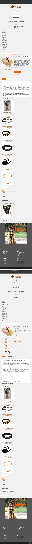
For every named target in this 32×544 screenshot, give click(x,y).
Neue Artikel (18, 248)
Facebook (5, 260)
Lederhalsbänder (4, 32)
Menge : (15, 338)
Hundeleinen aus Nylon (4, 44)
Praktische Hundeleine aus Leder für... (7, 126)
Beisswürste (3, 50)
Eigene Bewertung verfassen (17, 327)
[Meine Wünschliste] (14, 2)
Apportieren (3, 48)
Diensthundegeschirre (4, 40)
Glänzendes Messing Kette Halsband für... (7, 182)
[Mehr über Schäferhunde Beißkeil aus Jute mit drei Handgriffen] (4, 191)
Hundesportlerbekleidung (4, 46)
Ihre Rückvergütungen (5, 249)
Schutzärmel (3, 49)
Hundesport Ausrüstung (4, 317)
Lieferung (18, 251)
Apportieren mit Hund (14, 93)
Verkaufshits (18, 249)
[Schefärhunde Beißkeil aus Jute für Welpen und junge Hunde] (5, 69)
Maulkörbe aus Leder (4, 41)
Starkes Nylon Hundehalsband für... (7, 154)
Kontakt (18, 250)
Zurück (3, 69)
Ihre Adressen (4, 250)
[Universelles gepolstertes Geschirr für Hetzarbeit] (7, 105)
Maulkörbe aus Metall (4, 42)
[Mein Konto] (12, 2)
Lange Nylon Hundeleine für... (7, 168)
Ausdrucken (27, 344)
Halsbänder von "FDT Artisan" (5, 34)
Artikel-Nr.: (15, 328)
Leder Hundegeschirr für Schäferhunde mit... (6, 215)
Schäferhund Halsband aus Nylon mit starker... (8, 140)
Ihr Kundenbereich (5, 245)
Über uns (18, 254)
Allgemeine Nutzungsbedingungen (20, 252)
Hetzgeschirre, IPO (4, 38)
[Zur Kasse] (18, 2)
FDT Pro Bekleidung (4, 47)
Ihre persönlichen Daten (5, 251)
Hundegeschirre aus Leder (4, 37)
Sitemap (18, 255)
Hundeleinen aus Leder (4, 43)
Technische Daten (9, 78)
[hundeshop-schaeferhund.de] (16, 6)
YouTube (5, 263)
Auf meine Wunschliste (16, 74)
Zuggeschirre (3, 39)
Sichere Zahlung (19, 253)
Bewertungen (15, 78)
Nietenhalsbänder (4, 35)
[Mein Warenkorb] (16, 2)
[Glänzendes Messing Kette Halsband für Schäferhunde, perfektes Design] (7, 176)
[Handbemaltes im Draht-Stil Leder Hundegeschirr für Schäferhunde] (6, 209)
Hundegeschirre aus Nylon (5, 38)
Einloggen (4, 253)
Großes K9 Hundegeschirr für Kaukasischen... (8, 112)
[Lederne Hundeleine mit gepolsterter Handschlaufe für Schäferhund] (7, 119)
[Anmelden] (20, 2)
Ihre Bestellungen (5, 248)
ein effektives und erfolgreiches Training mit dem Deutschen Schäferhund (16, 94)
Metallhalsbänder (4, 303)
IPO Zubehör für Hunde (20, 93)
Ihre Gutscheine (5, 252)
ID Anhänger (3, 305)
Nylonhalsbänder (4, 33)
